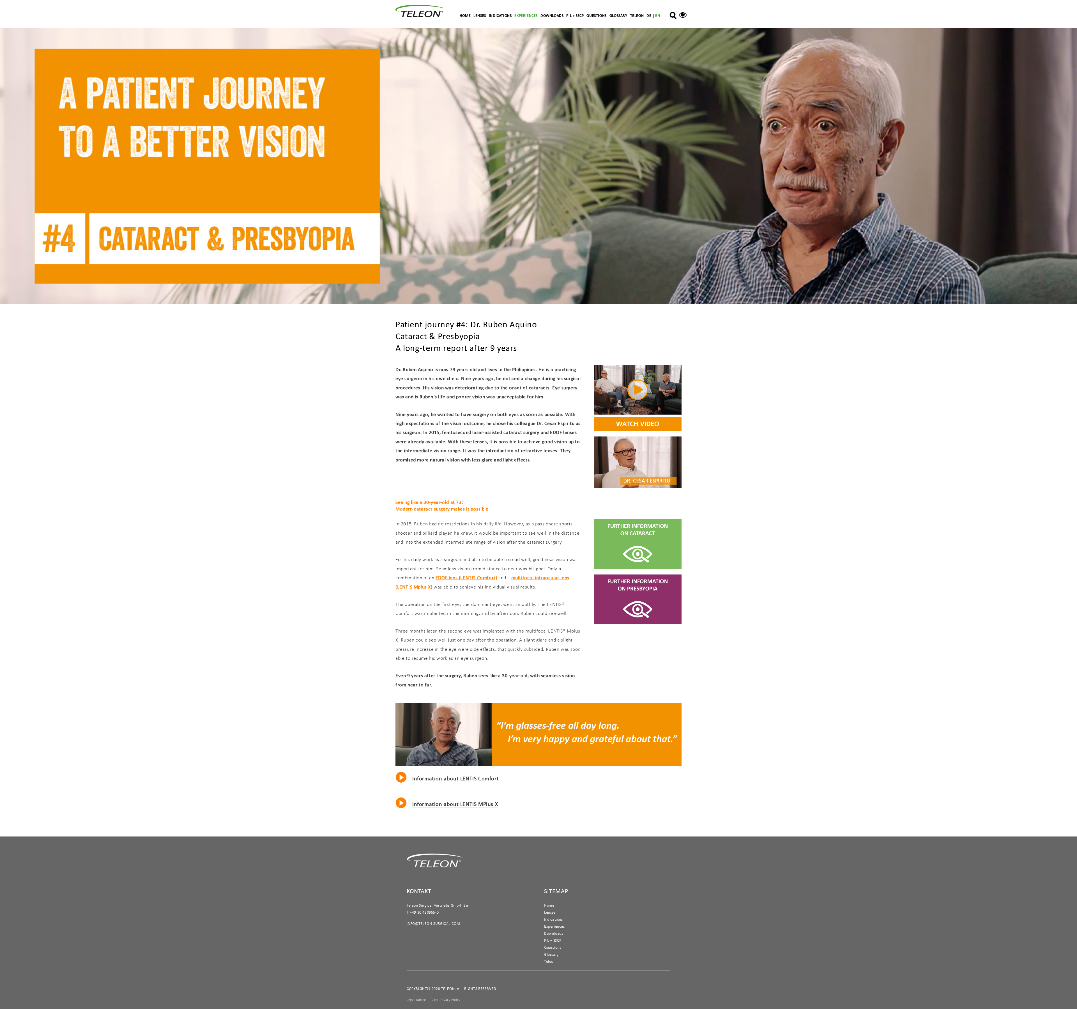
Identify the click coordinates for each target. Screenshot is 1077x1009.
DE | (650, 15)
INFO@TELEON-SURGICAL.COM (433, 923)
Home (465, 15)
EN (657, 15)
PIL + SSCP (575, 15)
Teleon (637, 15)
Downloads (551, 15)
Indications (500, 15)
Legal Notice (416, 1000)
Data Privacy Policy (445, 1000)
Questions (596, 15)
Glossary (618, 15)
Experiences (526, 15)
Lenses (479, 15)
